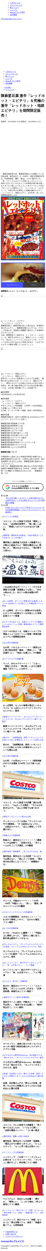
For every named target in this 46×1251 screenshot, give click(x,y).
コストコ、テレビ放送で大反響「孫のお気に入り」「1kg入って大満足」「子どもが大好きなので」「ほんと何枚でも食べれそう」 (22, 806)
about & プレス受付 (17, 12)
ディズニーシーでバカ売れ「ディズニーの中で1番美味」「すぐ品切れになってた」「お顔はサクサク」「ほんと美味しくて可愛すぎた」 (22, 825)
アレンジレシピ (16, 5)
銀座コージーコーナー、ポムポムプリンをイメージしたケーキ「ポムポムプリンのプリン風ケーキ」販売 (22, 729)
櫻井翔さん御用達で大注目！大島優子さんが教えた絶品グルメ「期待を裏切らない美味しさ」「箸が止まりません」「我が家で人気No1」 (22, 546)
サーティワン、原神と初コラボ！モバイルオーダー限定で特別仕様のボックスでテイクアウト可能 (22, 1046)
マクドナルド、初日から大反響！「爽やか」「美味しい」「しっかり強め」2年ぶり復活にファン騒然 (22, 1201)
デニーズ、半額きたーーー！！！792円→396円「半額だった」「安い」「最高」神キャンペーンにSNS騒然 (22, 903)
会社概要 (13, 15)
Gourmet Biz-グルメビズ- (13, 1241)
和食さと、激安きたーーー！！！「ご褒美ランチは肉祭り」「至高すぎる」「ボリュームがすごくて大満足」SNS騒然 (22, 843)
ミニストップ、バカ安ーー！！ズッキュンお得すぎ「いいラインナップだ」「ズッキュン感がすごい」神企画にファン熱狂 (22, 1160)
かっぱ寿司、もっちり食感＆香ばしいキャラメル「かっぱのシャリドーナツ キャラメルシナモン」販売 (22, 708)
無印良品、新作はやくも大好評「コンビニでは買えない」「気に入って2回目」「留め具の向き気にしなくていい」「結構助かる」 (22, 860)
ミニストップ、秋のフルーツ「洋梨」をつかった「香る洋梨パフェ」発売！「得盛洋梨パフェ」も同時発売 (22, 1222)
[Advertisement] (23, 45)
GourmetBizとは (11, 1232)
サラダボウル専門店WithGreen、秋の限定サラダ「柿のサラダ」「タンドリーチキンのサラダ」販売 (22, 1065)
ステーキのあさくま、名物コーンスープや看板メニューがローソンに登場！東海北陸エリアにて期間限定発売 (22, 634)
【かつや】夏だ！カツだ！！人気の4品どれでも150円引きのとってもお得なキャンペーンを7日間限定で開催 (25, 500)
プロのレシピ (15, 3)
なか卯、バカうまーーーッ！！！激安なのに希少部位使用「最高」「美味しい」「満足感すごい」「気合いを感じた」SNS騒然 (22, 650)
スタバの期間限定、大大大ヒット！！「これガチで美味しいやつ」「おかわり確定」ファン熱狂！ (22, 919)
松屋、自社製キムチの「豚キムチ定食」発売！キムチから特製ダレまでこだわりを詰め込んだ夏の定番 (22, 1086)
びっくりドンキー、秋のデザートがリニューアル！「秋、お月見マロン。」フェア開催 (22, 972)
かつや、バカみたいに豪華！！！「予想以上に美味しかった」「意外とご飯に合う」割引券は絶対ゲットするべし (22, 935)
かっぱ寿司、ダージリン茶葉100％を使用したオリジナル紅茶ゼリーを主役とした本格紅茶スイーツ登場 (22, 613)
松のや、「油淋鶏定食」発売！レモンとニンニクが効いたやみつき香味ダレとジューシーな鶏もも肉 (22, 747)
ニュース (13, 10)
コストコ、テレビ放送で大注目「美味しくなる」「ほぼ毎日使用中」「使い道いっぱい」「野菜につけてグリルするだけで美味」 (22, 525)
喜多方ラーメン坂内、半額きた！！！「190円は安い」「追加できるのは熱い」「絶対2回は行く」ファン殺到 (22, 1004)
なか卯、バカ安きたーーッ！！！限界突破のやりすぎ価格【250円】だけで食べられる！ (22, 763)
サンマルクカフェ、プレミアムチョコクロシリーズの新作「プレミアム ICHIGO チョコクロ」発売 (22, 954)
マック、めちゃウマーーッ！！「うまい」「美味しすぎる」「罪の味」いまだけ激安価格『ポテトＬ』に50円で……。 (22, 666)
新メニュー (14, 8)
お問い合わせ (10, 1234)
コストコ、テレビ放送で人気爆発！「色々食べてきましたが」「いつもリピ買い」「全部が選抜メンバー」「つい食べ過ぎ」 (22, 1127)
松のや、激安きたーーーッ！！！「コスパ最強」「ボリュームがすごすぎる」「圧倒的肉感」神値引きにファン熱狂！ (22, 988)
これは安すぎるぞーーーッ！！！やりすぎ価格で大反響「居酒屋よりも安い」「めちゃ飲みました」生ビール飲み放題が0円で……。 (22, 591)
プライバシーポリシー (14, 1236)
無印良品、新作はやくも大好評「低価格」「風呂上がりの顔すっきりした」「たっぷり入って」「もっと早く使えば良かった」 (22, 1144)
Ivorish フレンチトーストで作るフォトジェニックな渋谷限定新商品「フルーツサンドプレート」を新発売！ (25, 510)
